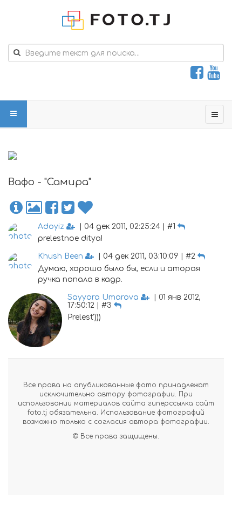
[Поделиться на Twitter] (68, 207)
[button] (16, 207)
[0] (85, 207)
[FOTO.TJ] (116, 20)
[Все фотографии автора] (34, 207)
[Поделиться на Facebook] (52, 207)
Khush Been (60, 256)
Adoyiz (51, 226)
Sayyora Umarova (103, 297)
